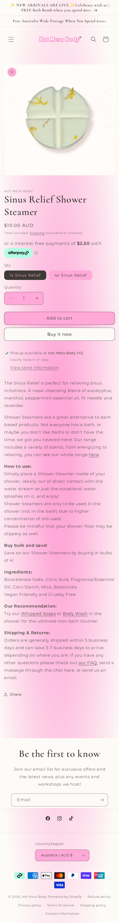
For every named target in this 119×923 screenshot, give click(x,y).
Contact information (62, 914)
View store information (34, 367)
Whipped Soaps (38, 613)
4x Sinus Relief (71, 275)
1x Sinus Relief (25, 275)
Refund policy (99, 897)
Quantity (12, 287)
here (94, 454)
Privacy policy (30, 905)
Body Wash (75, 613)
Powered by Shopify (65, 897)
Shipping (37, 233)
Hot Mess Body (34, 897)
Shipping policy (93, 905)
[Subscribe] (101, 799)
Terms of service (60, 905)
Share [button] (16, 694)
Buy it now (59, 334)
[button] (11, 39)
